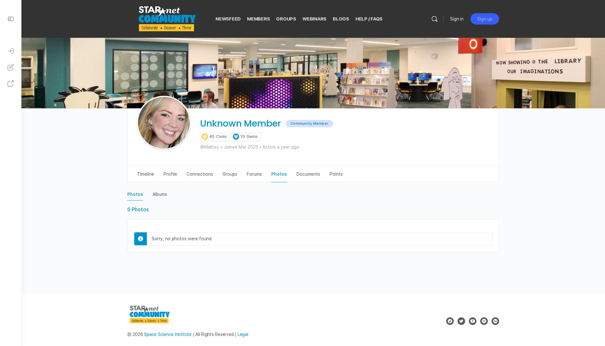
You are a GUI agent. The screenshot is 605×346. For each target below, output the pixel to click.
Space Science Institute (167, 334)
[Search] (434, 19)
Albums (160, 194)
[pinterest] (484, 321)
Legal (243, 334)
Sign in (457, 18)
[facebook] (450, 321)
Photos (135, 194)
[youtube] (472, 321)
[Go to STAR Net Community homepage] (166, 18)
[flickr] (495, 321)
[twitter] (461, 321)
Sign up (485, 18)
